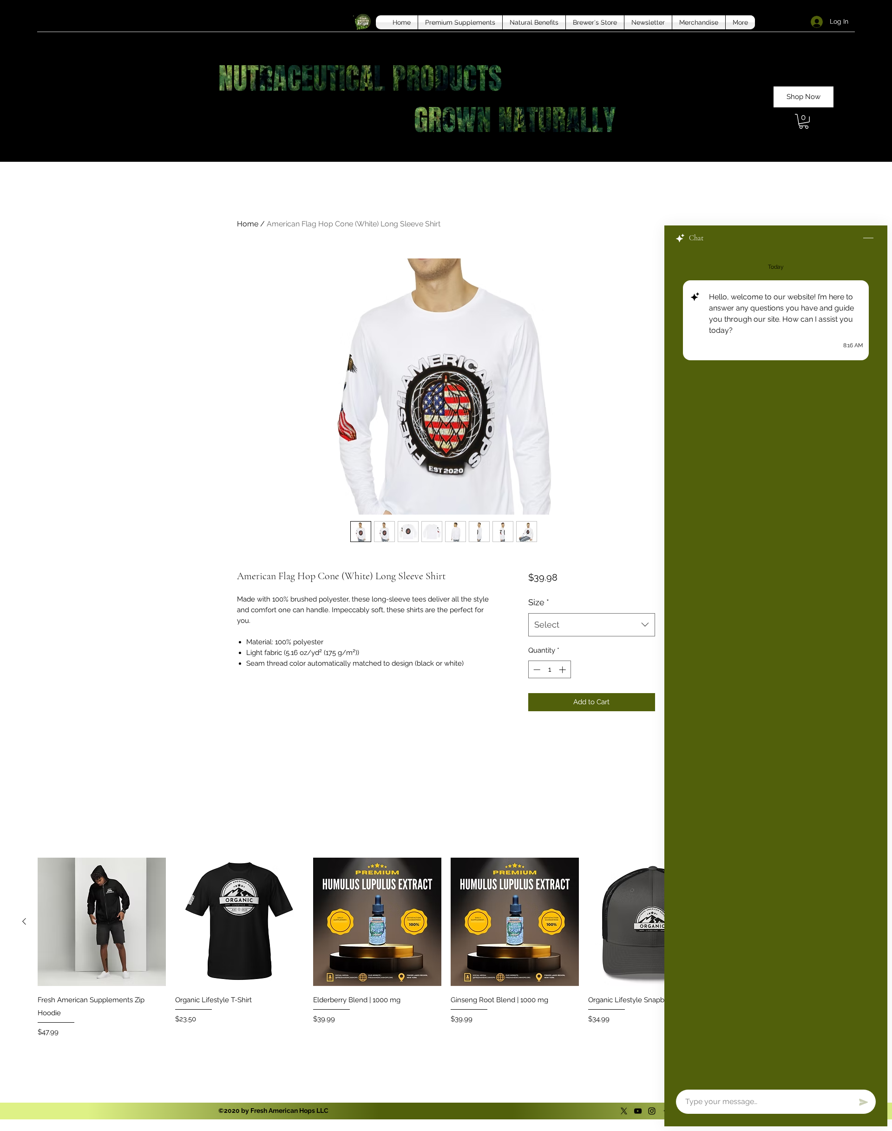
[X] (624, 1111)
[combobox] (591, 624)
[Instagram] (651, 1111)
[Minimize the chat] (868, 238)
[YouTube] (638, 1111)
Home (247, 223)
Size (538, 602)
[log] (775, 667)
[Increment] (563, 669)
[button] (804, 121)
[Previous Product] (24, 921)
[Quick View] (102, 922)
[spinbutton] (549, 669)
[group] (446, 949)
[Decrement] (536, 669)
